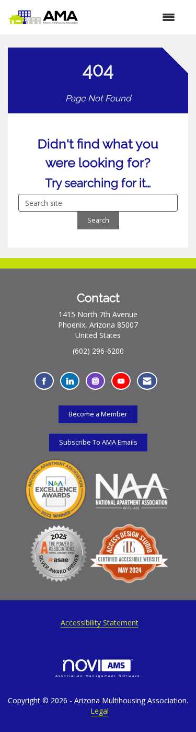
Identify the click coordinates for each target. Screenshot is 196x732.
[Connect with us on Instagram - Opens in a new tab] (95, 381)
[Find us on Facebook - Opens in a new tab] (44, 381)
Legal (99, 711)
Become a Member (98, 414)
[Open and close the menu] (131, 17)
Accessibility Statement (100, 623)
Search (98, 220)
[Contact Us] (147, 381)
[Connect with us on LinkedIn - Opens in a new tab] (69, 381)
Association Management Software (98, 676)
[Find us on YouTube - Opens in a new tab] (121, 381)
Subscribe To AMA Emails (98, 442)
